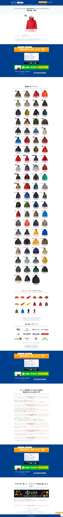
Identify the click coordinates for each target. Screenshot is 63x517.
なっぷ (32, 513)
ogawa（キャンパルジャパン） (45, 340)
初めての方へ (13, 4)
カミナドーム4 (46, 300)
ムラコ (18, 331)
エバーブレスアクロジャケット (34, 307)
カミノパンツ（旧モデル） (34, 314)
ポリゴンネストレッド (28, 300)
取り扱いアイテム (17, 4)
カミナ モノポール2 (17, 300)
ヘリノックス (44, 331)
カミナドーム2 (40, 300)
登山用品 (22, 2)
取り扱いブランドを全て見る (32, 346)
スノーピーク (36, 331)
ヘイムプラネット (27, 331)
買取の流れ (27, 4)
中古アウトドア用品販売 (43, 4)
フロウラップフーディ (16, 314)
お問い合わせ (38, 4)
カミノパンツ (28, 314)
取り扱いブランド (22, 4)
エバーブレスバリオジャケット (46, 307)
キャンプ (18, 2)
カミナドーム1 (34, 300)
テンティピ (18, 340)
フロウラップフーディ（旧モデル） (22, 314)
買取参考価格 (30, 4)
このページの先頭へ (32, 505)
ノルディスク (27, 340)
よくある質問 (34, 4)
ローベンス (36, 340)
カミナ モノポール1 (22, 300)
